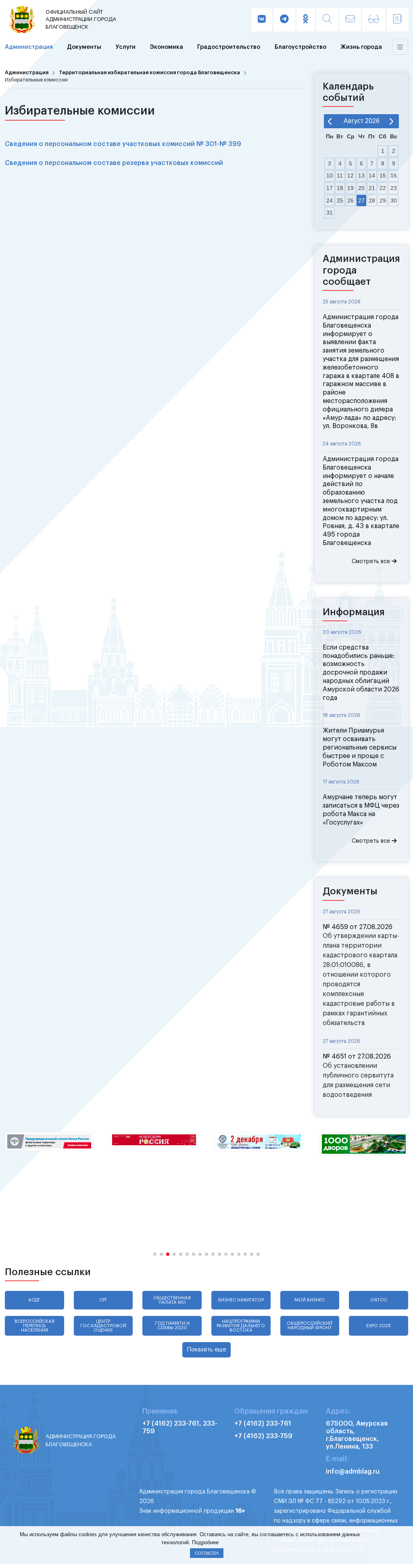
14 (372, 175)
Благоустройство (300, 47)
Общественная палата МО (172, 1300)
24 (329, 200)
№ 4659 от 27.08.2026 (357, 927)
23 (393, 188)
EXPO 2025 (378, 1326)
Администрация (29, 47)
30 (393, 200)
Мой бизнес (309, 1300)
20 (361, 188)
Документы (84, 47)
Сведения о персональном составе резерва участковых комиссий (114, 163)
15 (383, 175)
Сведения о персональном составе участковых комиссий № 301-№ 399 (123, 144)
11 (340, 175)
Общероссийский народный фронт (309, 1325)
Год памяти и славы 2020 (172, 1325)
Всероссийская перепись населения (34, 1325)
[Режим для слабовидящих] (373, 19)
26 (350, 200)
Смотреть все (372, 561)
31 (329, 212)
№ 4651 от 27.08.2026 (357, 1056)
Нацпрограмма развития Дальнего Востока (241, 1325)
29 (383, 200)
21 (372, 188)
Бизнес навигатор (241, 1300)
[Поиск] (327, 19)
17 (329, 188)
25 (340, 200)
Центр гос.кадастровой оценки (103, 1325)
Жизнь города (361, 47)
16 (393, 175)
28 (372, 200)
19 (350, 188)
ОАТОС (378, 1300)
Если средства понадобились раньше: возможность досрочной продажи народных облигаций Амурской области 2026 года (361, 672)
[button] (154, 1254)
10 (329, 175)
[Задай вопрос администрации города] (350, 19)
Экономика (166, 47)
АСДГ (34, 1300)
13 (361, 175)
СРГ (103, 1300)
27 (361, 200)
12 (350, 175)
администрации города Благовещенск (81, 19)
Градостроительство (228, 47)
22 (383, 188)
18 (340, 188)
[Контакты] (397, 19)
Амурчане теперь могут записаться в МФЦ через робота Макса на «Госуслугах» (361, 809)
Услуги (126, 47)
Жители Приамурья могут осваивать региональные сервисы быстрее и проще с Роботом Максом (359, 747)
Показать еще (206, 1350)
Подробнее (205, 1542)
